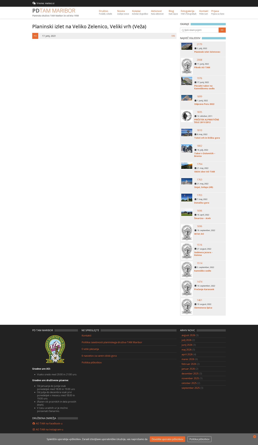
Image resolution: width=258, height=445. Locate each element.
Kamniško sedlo (202, 270)
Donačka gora (201, 202)
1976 (199, 78)
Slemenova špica (203, 307)
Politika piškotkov (92, 362)
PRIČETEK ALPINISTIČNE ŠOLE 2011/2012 (206, 121)
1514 (199, 263)
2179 (199, 44)
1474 (199, 281)
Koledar (140, 12)
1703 (199, 195)
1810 (199, 130)
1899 (199, 96)
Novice (123, 12)
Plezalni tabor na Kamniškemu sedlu (204, 87)
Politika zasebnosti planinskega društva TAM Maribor (112, 342)
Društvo (105, 12)
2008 (199, 59)
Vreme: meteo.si (45, 3)
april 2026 (187, 354)
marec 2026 (188, 359)
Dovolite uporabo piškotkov (167, 439)
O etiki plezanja (90, 349)
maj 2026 (187, 349)
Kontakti (86, 335)
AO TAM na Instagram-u (49, 429)
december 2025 (190, 373)
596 (173, 35)
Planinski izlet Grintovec (207, 52)
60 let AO (199, 234)
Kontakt (203, 12)
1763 (199, 179)
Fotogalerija (188, 12)
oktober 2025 (189, 383)
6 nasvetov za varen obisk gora (99, 355)
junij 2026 (187, 344)
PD (53, 10)
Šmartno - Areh (202, 218)
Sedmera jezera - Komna (203, 253)
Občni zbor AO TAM (204, 171)
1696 (199, 210)
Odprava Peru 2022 (204, 104)
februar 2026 (189, 364)
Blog (173, 12)
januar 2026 (188, 368)
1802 (199, 145)
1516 (199, 244)
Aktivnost (157, 12)
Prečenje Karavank (204, 289)
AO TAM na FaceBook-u (48, 423)
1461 (199, 300)
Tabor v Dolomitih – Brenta (204, 154)
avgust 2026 (188, 335)
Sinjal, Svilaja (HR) (203, 187)
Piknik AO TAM (202, 67)
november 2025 (190, 378)
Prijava (217, 12)
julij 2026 (186, 340)
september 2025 (191, 388)
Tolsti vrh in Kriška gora (207, 138)
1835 (199, 112)
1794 (199, 164)
